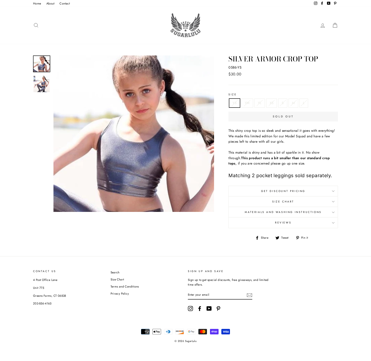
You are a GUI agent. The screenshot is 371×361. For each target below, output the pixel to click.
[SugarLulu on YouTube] (209, 308)
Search (115, 272)
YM (247, 102)
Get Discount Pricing (283, 191)
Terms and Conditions (125, 286)
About (50, 3)
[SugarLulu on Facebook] (199, 308)
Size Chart (283, 202)
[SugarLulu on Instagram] (190, 308)
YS (235, 102)
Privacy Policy (120, 293)
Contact (64, 3)
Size (232, 94)
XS (272, 102)
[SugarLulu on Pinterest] (218, 308)
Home (37, 3)
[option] (133, 133)
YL (260, 102)
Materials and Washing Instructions (283, 212)
